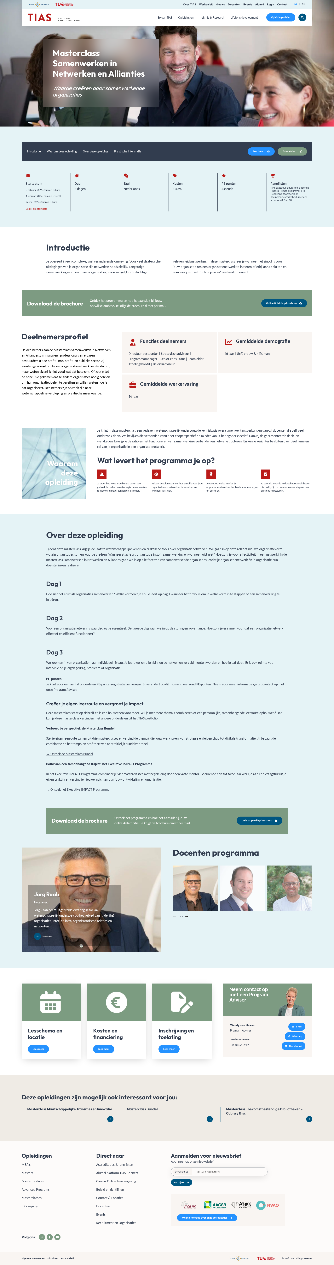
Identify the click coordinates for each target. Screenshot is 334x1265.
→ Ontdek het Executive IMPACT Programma (77, 789)
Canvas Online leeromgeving (116, 1181)
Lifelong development (244, 17)
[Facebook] (50, 1237)
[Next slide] (186, 916)
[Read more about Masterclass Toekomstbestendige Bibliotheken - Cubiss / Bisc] (266, 1114)
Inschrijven (179, 1182)
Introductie (34, 151)
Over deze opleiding (95, 151)
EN (303, 4)
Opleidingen (185, 17)
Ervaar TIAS (165, 17)
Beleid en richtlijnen (110, 1189)
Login (270, 4)
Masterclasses (32, 1198)
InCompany (30, 1206)
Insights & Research (212, 17)
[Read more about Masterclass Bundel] (167, 1114)
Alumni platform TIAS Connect (117, 1173)
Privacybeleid (67, 1258)
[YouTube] (57, 1237)
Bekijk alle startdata (36, 208)
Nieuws (220, 4)
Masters (27, 1173)
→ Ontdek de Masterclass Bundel (69, 754)
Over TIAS (189, 4)
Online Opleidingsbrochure (281, 303)
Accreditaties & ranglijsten (114, 1164)
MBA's (26, 1164)
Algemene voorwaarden (33, 1258)
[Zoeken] (302, 17)
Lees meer (38, 1049)
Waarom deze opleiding (62, 151)
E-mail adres (181, 1171)
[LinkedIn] (42, 1237)
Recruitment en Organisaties (116, 1223)
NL (295, 4)
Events (247, 4)
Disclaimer (53, 1258)
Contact (282, 4)
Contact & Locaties (109, 1198)
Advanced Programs (35, 1189)
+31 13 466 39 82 (239, 1045)
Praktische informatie (127, 151)
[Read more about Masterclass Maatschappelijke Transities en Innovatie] (67, 1114)
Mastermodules (33, 1181)
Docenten (234, 4)
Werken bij (206, 4)
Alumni (259, 4)
